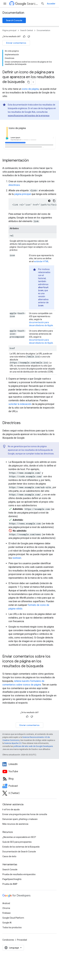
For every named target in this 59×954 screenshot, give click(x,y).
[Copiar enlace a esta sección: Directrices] (24, 423)
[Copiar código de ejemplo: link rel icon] (54, 200)
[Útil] (24, 36)
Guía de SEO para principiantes (17, 842)
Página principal (9, 30)
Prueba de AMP (9, 884)
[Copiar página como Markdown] (28, 82)
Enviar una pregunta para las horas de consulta (24, 814)
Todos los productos (12, 927)
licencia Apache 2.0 (12, 743)
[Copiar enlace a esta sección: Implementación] (32, 160)
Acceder (51, 3)
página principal (22, 194)
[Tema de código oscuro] (49, 200)
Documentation (13, 13)
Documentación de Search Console (19, 851)
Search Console (14, 20)
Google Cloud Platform (13, 918)
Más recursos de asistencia (15, 824)
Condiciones (8, 940)
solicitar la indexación (19, 404)
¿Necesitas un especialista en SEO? (19, 837)
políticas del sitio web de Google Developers (33, 746)
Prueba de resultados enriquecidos (19, 874)
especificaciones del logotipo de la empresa (28, 115)
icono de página (30, 88)
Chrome (6, 908)
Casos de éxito (9, 856)
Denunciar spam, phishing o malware (20, 819)
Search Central (32, 4)
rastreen (16, 557)
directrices (14, 185)
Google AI (6, 922)
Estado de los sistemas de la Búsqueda (20, 847)
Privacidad (22, 940)
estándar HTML (41, 261)
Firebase (6, 913)
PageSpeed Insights (11, 879)
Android (6, 903)
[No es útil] (28, 36)
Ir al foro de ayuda (11, 809)
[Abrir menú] (5, 3)
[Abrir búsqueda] (42, 3)
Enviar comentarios (16, 42)
